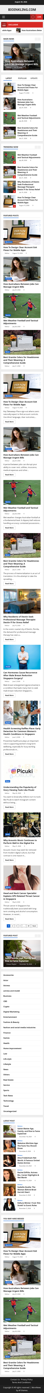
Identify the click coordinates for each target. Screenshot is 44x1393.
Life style (7, 1059)
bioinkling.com (22, 9)
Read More (10, 422)
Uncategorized (9, 1111)
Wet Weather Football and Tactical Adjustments (9, 118)
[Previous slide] (36, 39)
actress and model (11, 991)
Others (6, 1074)
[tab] (9, 78)
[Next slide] (39, 39)
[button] (3, 17)
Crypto (6, 1006)
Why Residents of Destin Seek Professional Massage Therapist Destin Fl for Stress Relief (9, 172)
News (7, 352)
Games (6, 1038)
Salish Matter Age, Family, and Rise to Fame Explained (9, 1131)
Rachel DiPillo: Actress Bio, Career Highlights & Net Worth (9, 1175)
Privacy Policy (26, 1379)
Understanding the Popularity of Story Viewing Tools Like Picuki (22, 771)
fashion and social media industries (19, 1027)
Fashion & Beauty (11, 1022)
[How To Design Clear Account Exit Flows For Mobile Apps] (22, 232)
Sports (8, 315)
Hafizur (8, 67)
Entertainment (10, 1017)
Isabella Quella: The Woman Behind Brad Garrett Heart (9, 1190)
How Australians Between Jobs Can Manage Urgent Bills (9, 103)
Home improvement (12, 1048)
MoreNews (36, 1387)
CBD (5, 1001)
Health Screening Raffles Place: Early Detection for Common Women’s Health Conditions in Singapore (22, 713)
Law (5, 1053)
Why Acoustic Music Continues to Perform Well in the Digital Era (22, 824)
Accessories (8, 975)
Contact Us (15, 1379)
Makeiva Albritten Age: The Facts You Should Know (21, 959)
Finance (8, 57)
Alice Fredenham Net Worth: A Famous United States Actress (9, 1160)
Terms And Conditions (21, 1382)
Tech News (8, 1095)
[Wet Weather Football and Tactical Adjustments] (22, 305)
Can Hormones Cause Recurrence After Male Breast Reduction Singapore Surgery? (22, 657)
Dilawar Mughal (11, 964)
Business (9, 242)
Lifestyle (7, 1064)
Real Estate (8, 1080)
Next (34, 926)
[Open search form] (27, 17)
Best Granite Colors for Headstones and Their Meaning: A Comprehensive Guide (9, 133)
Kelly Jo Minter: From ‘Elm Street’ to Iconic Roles (9, 1204)
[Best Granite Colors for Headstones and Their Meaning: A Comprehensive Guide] (22, 342)
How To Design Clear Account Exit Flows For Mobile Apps (9, 89)
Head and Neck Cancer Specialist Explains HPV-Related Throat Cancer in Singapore (22, 877)
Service (6, 1085)
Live (39, 17)
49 (28, 926)
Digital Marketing (11, 1012)
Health (8, 611)
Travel (6, 1106)
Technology (8, 1101)
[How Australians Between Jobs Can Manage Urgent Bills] (22, 269)
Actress (8, 954)
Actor (5, 980)
